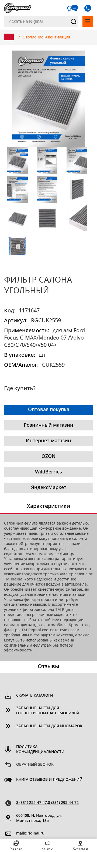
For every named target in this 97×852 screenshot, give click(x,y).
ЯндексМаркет (48, 487)
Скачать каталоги (34, 695)
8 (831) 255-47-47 (31, 803)
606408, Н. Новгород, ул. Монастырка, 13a (39, 818)
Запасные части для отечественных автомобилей (47, 710)
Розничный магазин (48, 425)
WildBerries (48, 472)
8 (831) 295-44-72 (63, 803)
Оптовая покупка (48, 409)
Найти (73, 21)
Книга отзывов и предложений (49, 780)
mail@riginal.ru (30, 833)
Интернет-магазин (48, 441)
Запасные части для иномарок (49, 726)
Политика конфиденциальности (40, 749)
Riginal (17, 8)
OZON (48, 456)
